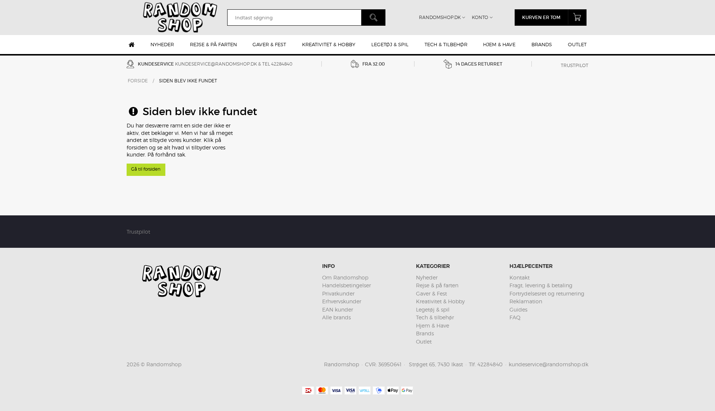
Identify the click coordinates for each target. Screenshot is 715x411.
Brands (541, 44)
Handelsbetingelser (346, 285)
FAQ (515, 317)
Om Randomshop (345, 277)
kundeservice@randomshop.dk (216, 64)
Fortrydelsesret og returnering (546, 293)
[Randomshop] (180, 17)
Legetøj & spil (390, 44)
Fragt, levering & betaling (540, 285)
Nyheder (162, 44)
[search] (294, 17)
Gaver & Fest (269, 44)
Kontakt (519, 277)
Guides (518, 309)
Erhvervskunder (341, 301)
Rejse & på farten (213, 44)
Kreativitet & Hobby (328, 44)
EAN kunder (337, 309)
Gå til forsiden (146, 169)
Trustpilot (574, 65)
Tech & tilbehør (446, 44)
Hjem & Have (499, 44)
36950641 (389, 364)
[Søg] (373, 17)
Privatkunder (338, 293)
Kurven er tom (541, 17)
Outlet (577, 44)
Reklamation (525, 301)
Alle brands (336, 317)
